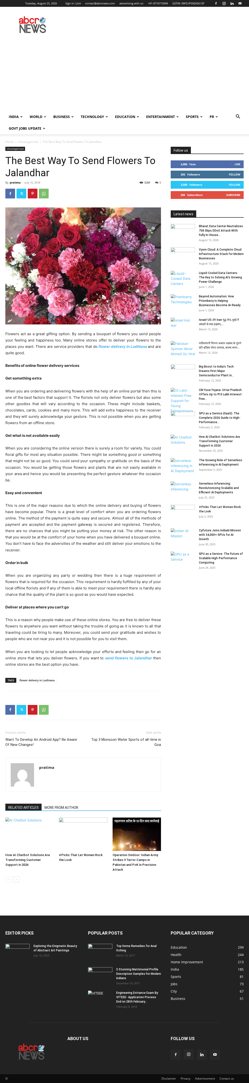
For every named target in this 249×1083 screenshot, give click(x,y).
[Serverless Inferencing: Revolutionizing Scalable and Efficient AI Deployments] (183, 489)
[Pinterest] (32, 193)
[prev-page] (8, 879)
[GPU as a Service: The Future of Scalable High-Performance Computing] (183, 560)
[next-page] (16, 879)
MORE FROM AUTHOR (61, 808)
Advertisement (205, 1078)
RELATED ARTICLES (23, 808)
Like (237, 164)
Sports (192, 116)
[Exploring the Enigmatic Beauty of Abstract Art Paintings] (17, 952)
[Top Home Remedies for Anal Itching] (100, 952)
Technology (92, 116)
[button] (238, 117)
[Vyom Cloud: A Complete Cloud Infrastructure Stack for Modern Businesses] (183, 255)
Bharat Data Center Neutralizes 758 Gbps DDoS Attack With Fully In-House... (221, 230)
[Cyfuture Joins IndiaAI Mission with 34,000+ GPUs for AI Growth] (183, 536)
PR (212, 116)
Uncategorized (28, 142)
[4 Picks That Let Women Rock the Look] (83, 834)
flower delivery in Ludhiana (122, 346)
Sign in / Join (73, 3)
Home (9, 142)
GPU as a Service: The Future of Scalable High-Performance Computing (221, 558)
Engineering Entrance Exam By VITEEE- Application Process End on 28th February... (137, 997)
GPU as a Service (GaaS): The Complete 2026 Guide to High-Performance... (219, 418)
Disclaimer (168, 1078)
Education (125, 116)
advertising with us (131, 3)
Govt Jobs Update (25, 128)
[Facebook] (216, 3)
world (36, 116)
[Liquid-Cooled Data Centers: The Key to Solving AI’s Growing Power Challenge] (183, 279)
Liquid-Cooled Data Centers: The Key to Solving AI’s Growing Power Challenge (220, 277)
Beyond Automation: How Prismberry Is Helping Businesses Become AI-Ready (219, 301)
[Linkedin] (232, 3)
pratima (15, 182)
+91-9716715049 (158, 3)
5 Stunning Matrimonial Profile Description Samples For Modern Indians (138, 974)
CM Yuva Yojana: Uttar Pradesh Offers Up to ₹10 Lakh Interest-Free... (221, 394)
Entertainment (160, 116)
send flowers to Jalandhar (128, 658)
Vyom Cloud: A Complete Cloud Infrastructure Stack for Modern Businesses (221, 254)
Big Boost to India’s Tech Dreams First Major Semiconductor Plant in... (216, 371)
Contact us (227, 1078)
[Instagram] (224, 3)
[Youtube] (240, 3)
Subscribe (233, 195)
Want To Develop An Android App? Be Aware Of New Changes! (41, 742)
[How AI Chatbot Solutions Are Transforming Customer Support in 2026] (29, 834)
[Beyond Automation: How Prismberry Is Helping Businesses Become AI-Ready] (183, 302)
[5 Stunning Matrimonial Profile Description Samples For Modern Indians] (100, 975)
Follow (234, 174)
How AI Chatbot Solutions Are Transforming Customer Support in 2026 (27, 860)
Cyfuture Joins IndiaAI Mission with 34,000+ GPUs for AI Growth (220, 535)
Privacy (185, 1078)
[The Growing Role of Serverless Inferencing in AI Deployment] (183, 466)
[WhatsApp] (44, 193)
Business (61, 116)
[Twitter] (21, 193)
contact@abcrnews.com (100, 3)
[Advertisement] (124, 74)
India (14, 116)
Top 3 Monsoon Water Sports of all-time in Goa (126, 742)
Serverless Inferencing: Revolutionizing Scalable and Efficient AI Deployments (219, 488)
